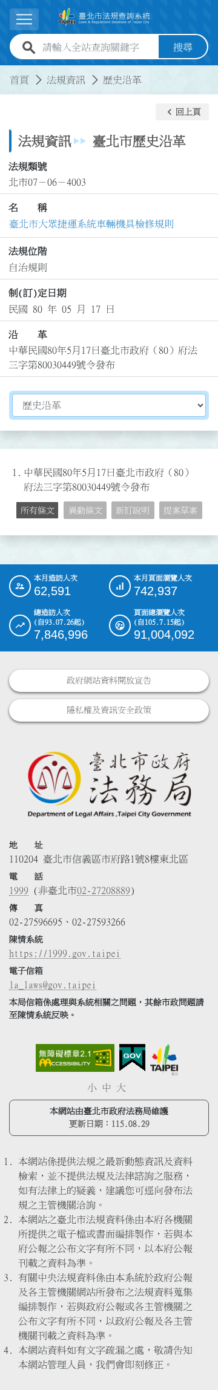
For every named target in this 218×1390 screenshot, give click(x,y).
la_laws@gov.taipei (52, 985)
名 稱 (27, 207)
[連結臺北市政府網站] (164, 1059)
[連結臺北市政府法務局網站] (109, 784)
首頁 (19, 80)
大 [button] (121, 1087)
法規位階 (27, 251)
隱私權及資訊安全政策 (109, 710)
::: (7, 72)
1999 (18, 890)
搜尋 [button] (183, 47)
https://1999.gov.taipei (65, 953)
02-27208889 (103, 890)
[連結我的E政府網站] (132, 1058)
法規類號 (27, 166)
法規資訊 (66, 80)
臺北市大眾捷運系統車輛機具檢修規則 (91, 224)
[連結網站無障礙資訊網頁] (75, 1058)
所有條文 (37, 510)
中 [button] (106, 1087)
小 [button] (92, 1087)
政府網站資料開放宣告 (109, 680)
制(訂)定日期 (37, 293)
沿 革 (27, 334)
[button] (182, 111)
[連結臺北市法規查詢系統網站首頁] (104, 17)
